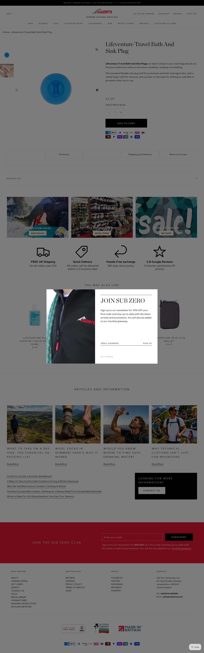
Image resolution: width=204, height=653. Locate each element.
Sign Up (147, 343)
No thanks (107, 356)
